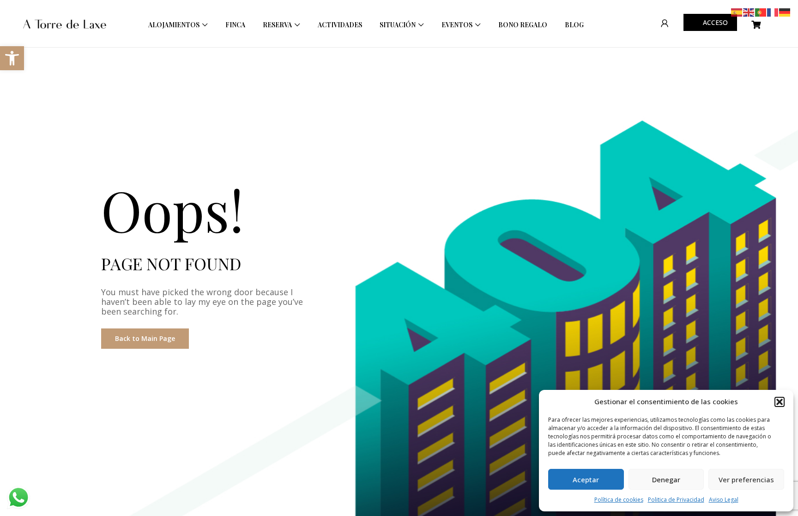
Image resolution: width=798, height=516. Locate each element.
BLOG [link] (574, 24)
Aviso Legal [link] (723, 500)
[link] (12, 58)
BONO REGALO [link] (522, 24)
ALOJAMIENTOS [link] (174, 24)
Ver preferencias (746, 479)
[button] (779, 402)
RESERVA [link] (277, 24)
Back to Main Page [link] (145, 338)
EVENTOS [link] (456, 24)
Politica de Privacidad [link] (676, 500)
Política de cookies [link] (618, 500)
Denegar (666, 479)
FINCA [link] (235, 24)
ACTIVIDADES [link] (340, 24)
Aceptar (586, 479)
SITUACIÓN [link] (398, 24)
